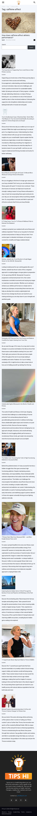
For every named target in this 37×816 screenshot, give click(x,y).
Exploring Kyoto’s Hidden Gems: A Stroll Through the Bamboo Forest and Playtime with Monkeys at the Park (17, 592)
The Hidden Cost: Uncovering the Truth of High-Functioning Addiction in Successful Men (18, 459)
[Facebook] (11, 800)
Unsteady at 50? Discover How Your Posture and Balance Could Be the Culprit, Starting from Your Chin (18, 339)
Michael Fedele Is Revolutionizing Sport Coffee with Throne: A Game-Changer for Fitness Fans (16, 710)
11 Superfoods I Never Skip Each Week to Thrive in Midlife (18, 660)
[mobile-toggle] (3, 2)
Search (4, 44)
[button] (34, 2)
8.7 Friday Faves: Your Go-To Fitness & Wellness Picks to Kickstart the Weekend (17, 222)
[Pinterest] (21, 800)
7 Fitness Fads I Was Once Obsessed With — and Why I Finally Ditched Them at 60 (17, 538)
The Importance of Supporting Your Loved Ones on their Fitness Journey (17, 71)
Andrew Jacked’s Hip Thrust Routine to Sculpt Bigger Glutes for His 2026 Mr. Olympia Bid (17, 260)
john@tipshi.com (22, 796)
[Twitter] (25, 800)
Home (3, 6)
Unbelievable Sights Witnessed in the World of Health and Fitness (18, 405)
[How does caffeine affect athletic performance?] (18, 23)
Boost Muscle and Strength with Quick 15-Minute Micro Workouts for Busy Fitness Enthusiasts (17, 173)
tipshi (3, 40)
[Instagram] (16, 800)
